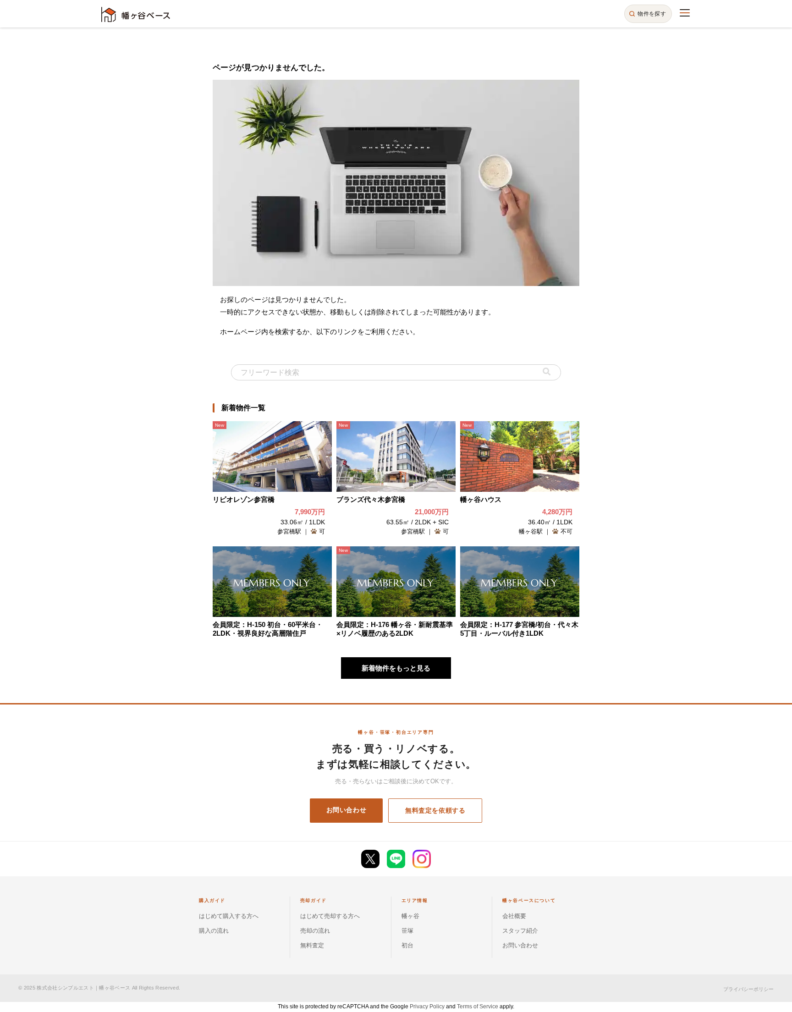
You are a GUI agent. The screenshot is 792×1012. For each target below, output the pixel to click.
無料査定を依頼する (435, 810)
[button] (546, 372)
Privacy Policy (427, 1006)
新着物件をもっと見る (396, 668)
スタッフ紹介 (520, 930)
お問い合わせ (346, 810)
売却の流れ (315, 930)
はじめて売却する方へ (330, 916)
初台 (407, 945)
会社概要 (514, 916)
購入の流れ (214, 930)
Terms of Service (477, 1006)
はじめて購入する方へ (228, 916)
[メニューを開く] (684, 13)
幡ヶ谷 (410, 916)
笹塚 (407, 930)
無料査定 (312, 945)
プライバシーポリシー (748, 989)
